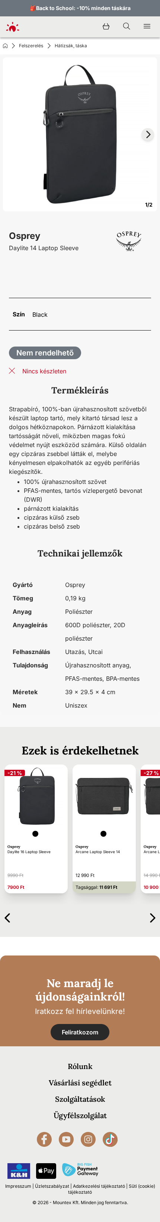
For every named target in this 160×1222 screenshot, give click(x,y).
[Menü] (147, 26)
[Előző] (7, 916)
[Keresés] (126, 26)
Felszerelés (31, 45)
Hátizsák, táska (71, 45)
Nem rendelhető (45, 352)
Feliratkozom (80, 1032)
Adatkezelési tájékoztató (99, 1186)
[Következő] (152, 916)
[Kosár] (106, 26)
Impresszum (18, 1186)
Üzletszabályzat (52, 1186)
